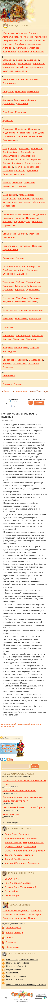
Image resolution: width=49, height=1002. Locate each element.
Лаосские (17, 182)
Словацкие (32, 270)
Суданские (22, 274)
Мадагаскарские (27, 195)
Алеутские (8, 44)
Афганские (23, 51)
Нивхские (7, 221)
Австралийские (10, 37)
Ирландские (38, 133)
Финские (23, 310)
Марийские (37, 198)
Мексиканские (10, 202)
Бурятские (8, 71)
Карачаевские (28, 156)
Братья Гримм (12, 879)
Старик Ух (11, 942)
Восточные (32, 79)
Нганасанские (22, 214)
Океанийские (9, 234)
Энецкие (7, 363)
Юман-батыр (12, 947)
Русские (20, 258)
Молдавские (25, 202)
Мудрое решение (13, 969)
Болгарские (8, 67)
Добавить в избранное (11, 738)
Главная (6, 391)
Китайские (17, 163)
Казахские (24, 148)
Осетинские (9, 237)
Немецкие (8, 218)
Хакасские (8, 318)
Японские (18, 384)
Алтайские (20, 44)
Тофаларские (34, 286)
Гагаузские (8, 91)
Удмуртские (8, 298)
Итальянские (35, 136)
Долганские (8, 103)
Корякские (20, 167)
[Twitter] (5, 759)
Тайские (20, 282)
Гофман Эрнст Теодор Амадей (20, 887)
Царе (38, 914)
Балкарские (8, 60)
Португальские (10, 249)
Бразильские (36, 67)
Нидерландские (22, 221)
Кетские (6, 163)
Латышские (29, 182)
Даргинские (20, 100)
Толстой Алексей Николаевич (20, 855)
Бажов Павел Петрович (17, 834)
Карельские (8, 159)
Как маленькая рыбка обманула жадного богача (26, 985)
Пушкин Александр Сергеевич (20, 846)
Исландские (9, 136)
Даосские (7, 100)
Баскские (20, 60)
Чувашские (18, 339)
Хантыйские (21, 318)
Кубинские (19, 170)
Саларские (20, 266)
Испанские (22, 136)
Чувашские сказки (20, 391)
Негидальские (38, 214)
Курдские (7, 174)
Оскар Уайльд (12, 891)
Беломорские (9, 63)
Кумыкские (32, 170)
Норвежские (9, 225)
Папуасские (24, 246)
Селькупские (33, 266)
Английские (8, 48)
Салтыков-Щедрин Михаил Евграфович (25, 851)
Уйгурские (8, 302)
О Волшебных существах (16, 910)
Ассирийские (9, 51)
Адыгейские (41, 37)
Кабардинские (10, 148)
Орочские (34, 234)
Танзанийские (33, 282)
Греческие (20, 91)
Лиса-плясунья (13, 927)
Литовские (21, 186)
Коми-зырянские (32, 163)
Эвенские (22, 360)
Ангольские (22, 48)
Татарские (8, 286)
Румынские (8, 258)
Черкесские (8, 335)
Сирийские (19, 270)
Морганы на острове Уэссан (18, 963)
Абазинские (9, 33)
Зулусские (8, 120)
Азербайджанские (12, 40)
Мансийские (24, 198)
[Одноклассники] (8, 759)
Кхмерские (19, 174)
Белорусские (24, 63)
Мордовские (9, 206)
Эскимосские (19, 363)
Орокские (22, 234)
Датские (31, 100)
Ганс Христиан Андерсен (18, 883)
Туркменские (32, 289)
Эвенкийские (9, 360)
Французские (36, 310)
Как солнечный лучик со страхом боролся (24, 807)
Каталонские (22, 159)
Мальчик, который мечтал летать (19, 790)
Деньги (9, 937)
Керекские (36, 159)
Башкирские (33, 60)
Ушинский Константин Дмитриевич (22, 863)
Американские (34, 44)
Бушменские (21, 71)
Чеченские (37, 335)
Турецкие (19, 289)
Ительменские (10, 140)
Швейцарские (21, 347)
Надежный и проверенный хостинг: (40, 996)
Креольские (33, 167)
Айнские (28, 40)
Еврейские (8, 112)
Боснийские (22, 67)
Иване (30, 914)
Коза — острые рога (14, 979)
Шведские (8, 347)
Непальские (32, 218)
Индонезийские (10, 133)
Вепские (20, 79)
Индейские (20, 129)
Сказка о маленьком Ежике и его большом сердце (24, 782)
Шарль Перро (12, 895)
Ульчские (32, 302)
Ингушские (8, 129)
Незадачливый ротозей (16, 966)
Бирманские (39, 63)
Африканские (37, 51)
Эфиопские (8, 367)
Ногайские (37, 221)
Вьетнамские (9, 83)
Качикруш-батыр (14, 932)
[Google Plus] (11, 759)
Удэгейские (22, 298)
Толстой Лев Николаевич (17, 859)
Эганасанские (36, 360)
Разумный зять (12, 973)
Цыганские (8, 327)
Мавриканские (10, 195)
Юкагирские (9, 375)
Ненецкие (19, 218)
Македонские (9, 198)
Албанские (39, 40)
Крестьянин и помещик (16, 976)
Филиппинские (10, 310)
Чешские (7, 339)
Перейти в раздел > (11, 822)
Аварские (33, 33)
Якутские (7, 384)
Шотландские (9, 351)
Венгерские (8, 79)
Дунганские (22, 103)
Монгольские (39, 202)
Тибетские (20, 286)
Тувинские (8, 289)
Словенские (9, 274)
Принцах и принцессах (14, 918)
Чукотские (31, 339)
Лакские (7, 182)
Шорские (34, 347)
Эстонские (33, 363)
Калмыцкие (37, 148)
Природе (32, 918)
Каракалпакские (11, 156)
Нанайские (8, 214)
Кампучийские (28, 152)
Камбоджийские (11, 152)
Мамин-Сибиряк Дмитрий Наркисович (24, 842)
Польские (37, 246)
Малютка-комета (11, 814)
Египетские (21, 112)
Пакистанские (10, 246)
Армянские (35, 48)
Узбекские (34, 298)
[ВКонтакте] (1, 759)
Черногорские (23, 335)
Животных (36, 910)
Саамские (8, 266)
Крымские (8, 170)
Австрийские (26, 37)
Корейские (8, 167)
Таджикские (8, 282)
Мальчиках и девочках (14, 914)
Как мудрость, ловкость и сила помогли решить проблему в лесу (23, 799)
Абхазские (21, 33)
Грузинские (33, 91)
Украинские (20, 302)
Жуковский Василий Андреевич (21, 838)
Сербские (7, 270)
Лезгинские (8, 186)
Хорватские (35, 318)
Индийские (33, 129)
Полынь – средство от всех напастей (22, 960)
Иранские (25, 133)
